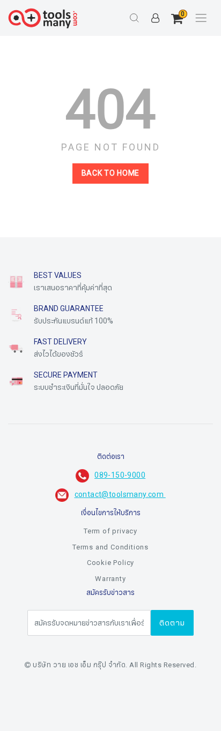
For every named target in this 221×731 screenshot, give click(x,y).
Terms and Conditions (110, 547)
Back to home (110, 173)
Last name (36, 665)
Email (27, 719)
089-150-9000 (119, 475)
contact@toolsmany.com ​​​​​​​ (120, 494)
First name (37, 612)
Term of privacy (110, 531)
